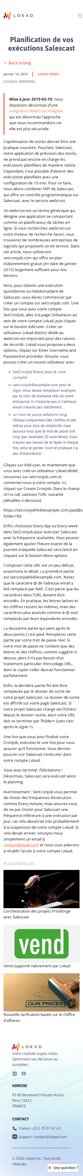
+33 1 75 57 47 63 (46, 1128)
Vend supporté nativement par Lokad (36, 965)
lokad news (48, 74)
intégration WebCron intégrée (36, 111)
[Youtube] (23, 1073)
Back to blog (20, 62)
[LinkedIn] (14, 1073)
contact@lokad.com (21, 844)
